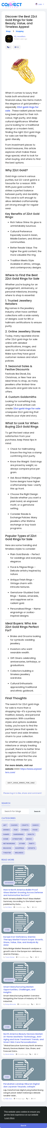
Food (35, 830)
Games (6, 834)
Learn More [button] (9, 1118)
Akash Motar (9, 1054)
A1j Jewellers (19, 36)
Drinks (6, 830)
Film (15, 830)
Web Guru (8, 1099)
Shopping (19, 31)
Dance (35, 825)
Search (37, 811)
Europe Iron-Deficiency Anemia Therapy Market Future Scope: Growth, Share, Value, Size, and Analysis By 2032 (23, 941)
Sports (31, 848)
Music (29, 839)
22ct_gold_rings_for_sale (21, 783)
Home (5, 839)
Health (31, 834)
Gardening (18, 834)
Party (31, 843)
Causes (14, 825)
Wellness (19, 853)
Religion (7, 848)
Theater (7, 853)
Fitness (25, 830)
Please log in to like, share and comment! (22, 793)
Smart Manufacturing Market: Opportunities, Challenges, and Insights (19, 990)
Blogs (8, 31)
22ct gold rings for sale (26, 408)
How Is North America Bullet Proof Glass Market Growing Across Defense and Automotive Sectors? (23, 892)
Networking (9, 843)
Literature (17, 839)
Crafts (25, 825)
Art (5, 825)
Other (22, 843)
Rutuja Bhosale (10, 1004)
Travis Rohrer (9, 957)
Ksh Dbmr (8, 907)
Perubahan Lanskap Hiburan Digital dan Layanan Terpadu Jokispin (21, 1085)
